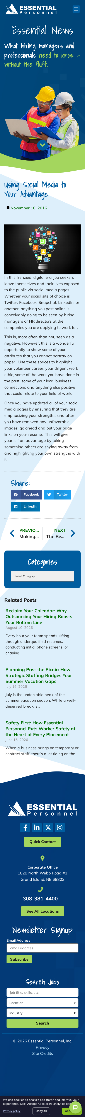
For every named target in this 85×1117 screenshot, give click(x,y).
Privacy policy (11, 1111)
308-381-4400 (40, 898)
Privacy (42, 1047)
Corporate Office (42, 867)
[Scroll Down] (42, 145)
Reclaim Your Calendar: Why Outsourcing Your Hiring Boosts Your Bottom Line (38, 616)
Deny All (41, 1111)
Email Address (18, 940)
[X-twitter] (48, 828)
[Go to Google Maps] (42, 858)
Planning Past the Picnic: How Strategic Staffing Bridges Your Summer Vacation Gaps (38, 675)
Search (42, 1023)
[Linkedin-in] (37, 828)
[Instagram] (60, 828)
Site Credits (42, 1053)
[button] (76, 9)
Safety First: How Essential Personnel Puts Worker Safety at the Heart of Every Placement (40, 728)
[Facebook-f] (25, 828)
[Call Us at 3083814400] (40, 889)
